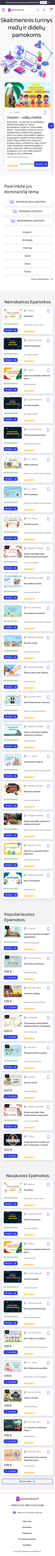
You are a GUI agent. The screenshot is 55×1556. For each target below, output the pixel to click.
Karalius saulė (30, 1082)
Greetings (28, 316)
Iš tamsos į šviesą (32, 993)
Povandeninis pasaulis (34, 613)
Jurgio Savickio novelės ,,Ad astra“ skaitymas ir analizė (36, 1144)
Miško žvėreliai (31, 464)
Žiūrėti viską (25, 1481)
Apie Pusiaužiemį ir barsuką (37, 702)
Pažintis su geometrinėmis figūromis (36, 853)
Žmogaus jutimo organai (35, 1053)
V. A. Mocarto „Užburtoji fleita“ (35, 1429)
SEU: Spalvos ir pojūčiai (34, 1338)
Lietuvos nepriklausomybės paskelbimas (37, 936)
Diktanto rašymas (32, 791)
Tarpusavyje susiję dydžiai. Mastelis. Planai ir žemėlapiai (37, 1025)
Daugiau (39, 164)
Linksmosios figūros (33, 762)
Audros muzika (31, 1398)
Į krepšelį (12, 977)
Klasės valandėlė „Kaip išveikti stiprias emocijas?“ (36, 555)
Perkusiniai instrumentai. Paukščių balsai (35, 1459)
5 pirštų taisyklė (31, 405)
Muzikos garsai (31, 524)
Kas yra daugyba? (32, 880)
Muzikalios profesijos (34, 963)
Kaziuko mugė (30, 643)
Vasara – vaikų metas (24, 117)
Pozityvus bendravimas (35, 435)
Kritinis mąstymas (32, 346)
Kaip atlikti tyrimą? (33, 583)
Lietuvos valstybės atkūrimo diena (37, 377)
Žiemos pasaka (31, 494)
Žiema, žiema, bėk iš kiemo (36, 672)
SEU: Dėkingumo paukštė (35, 1368)
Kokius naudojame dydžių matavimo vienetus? (36, 734)
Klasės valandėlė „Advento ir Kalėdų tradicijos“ (37, 823)
